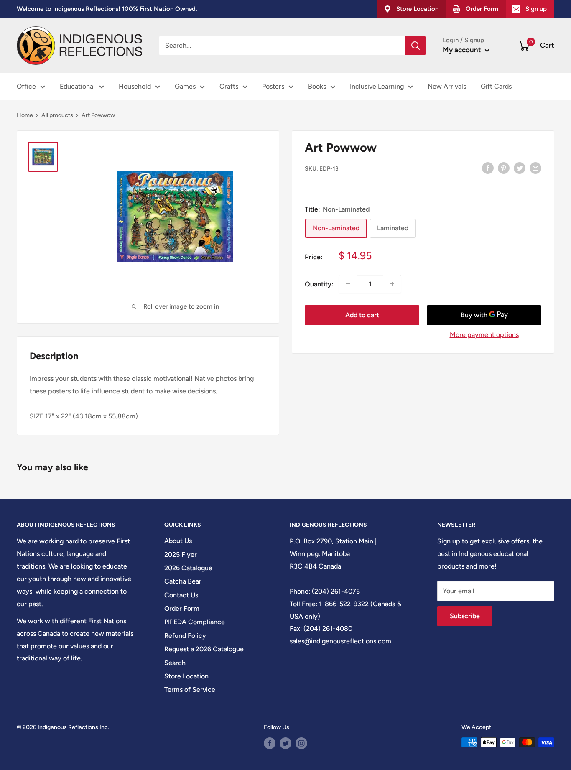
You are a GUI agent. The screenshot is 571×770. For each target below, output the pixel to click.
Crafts (228, 86)
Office (26, 86)
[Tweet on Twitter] (519, 167)
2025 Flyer (180, 554)
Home (25, 115)
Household (135, 86)
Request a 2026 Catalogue (204, 649)
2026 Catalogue (188, 568)
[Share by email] (535, 167)
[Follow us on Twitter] (285, 743)
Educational (77, 86)
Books (317, 86)
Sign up (536, 9)
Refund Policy (185, 636)
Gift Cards (496, 86)
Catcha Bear (182, 581)
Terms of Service (189, 690)
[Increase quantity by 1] (392, 284)
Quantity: (319, 284)
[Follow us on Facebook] (269, 743)
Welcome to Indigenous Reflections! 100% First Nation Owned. (107, 9)
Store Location (186, 676)
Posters (273, 86)
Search (175, 663)
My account (463, 50)
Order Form (181, 608)
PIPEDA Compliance (194, 622)
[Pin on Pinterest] (504, 167)
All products (57, 115)
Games (185, 86)
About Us (178, 541)
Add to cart (362, 315)
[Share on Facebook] (488, 167)
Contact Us (181, 595)
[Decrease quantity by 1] (348, 284)
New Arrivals (447, 86)
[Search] (415, 45)
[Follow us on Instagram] (301, 743)
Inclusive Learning (377, 86)
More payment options (484, 334)
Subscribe (465, 616)
